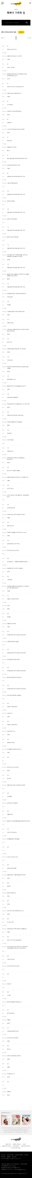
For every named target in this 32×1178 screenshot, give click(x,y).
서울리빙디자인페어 (6, 1146)
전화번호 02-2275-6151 (7, 1169)
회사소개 (3, 1154)
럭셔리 (24, 1144)
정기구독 (3, 1156)
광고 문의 (14, 1156)
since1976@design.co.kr (20, 1169)
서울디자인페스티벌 (25, 1146)
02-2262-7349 (17, 1158)
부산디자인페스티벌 (15, 1147)
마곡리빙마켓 (16, 1146)
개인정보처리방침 (19, 1154)
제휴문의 (9, 1156)
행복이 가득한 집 (17, 1144)
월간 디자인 (8, 1144)
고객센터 (26, 1154)
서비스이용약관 (10, 1154)
